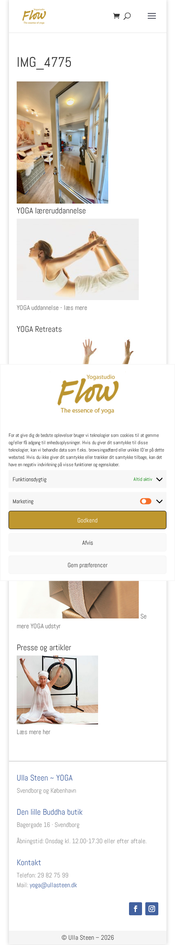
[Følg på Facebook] (135, 908)
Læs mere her (33, 732)
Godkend (87, 520)
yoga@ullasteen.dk (53, 885)
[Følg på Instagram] (151, 908)
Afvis (87, 542)
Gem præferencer (87, 564)
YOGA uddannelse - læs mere (52, 307)
